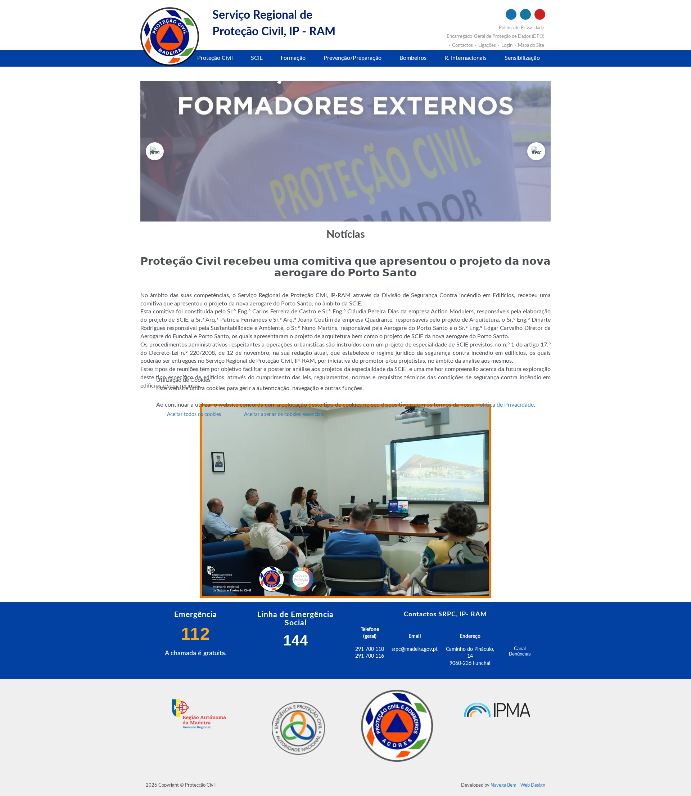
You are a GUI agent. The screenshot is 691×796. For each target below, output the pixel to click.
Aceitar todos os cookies (194, 414)
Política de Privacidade (505, 405)
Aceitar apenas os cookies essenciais (284, 414)
